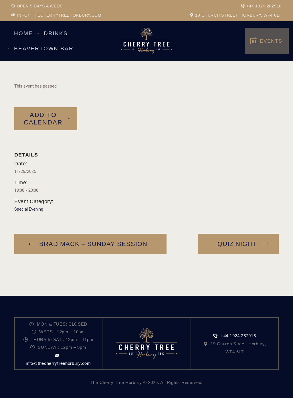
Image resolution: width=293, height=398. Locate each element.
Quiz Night (237, 243)
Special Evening (28, 209)
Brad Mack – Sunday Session (92, 243)
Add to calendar (43, 118)
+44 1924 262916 (238, 335)
